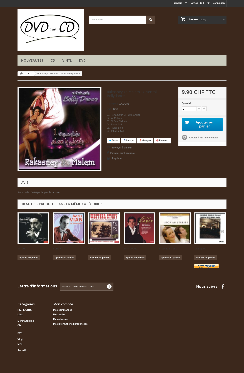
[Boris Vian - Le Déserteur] (69, 228)
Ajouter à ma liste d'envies (203, 137)
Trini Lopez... (131, 248)
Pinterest (163, 140)
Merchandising (26, 320)
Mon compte (63, 304)
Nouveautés (32, 60)
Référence (112, 103)
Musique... (200, 248)
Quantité (186, 103)
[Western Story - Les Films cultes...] (104, 228)
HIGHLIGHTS (25, 310)
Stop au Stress (168, 248)
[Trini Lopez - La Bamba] (139, 228)
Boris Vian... (60, 248)
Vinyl (67, 60)
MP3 (20, 344)
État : (110, 109)
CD (53, 60)
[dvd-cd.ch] (51, 30)
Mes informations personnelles (70, 324)
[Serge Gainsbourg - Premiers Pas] (33, 228)
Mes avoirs (59, 314)
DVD (82, 60)
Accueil (22, 350)
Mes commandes (62, 310)
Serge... (22, 248)
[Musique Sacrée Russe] (210, 228)
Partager (129, 140)
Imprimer (117, 158)
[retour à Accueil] (21, 73)
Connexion (219, 3)
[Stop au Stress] (175, 228)
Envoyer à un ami (122, 147)
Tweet (114, 140)
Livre (20, 314)
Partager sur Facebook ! (123, 153)
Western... (94, 248)
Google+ (146, 140)
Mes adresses (60, 319)
